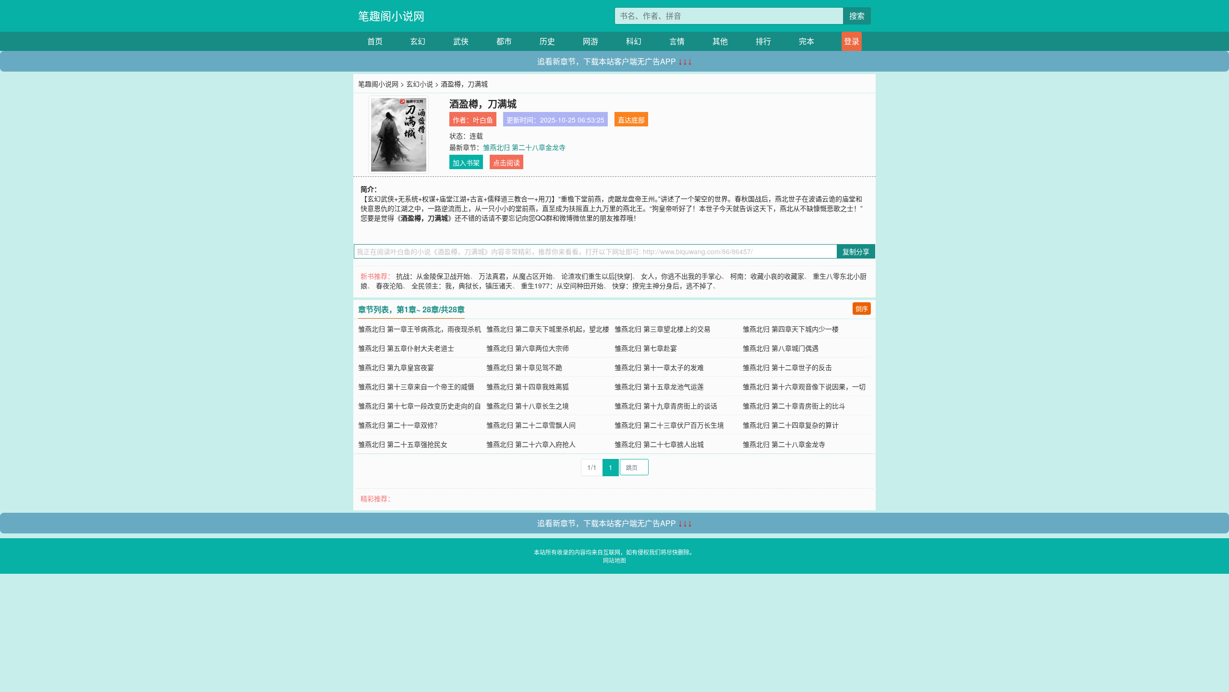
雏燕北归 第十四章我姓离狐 (527, 386)
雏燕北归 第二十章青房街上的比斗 (794, 405)
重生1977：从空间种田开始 (562, 285)
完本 (806, 41)
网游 (590, 41)
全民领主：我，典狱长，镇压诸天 (461, 285)
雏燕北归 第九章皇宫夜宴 (396, 367)
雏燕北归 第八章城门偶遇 (781, 348)
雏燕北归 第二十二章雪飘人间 (531, 425)
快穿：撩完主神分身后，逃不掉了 (662, 285)
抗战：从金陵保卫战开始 (433, 276)
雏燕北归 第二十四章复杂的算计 (791, 425)
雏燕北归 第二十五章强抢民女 (402, 444)
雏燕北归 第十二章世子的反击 (787, 367)
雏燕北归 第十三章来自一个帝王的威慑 (416, 386)
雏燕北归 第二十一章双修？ (399, 425)
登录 (851, 41)
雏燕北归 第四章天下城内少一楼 (791, 329)
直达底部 (631, 119)
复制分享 (856, 251)
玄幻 (417, 41)
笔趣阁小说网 (391, 16)
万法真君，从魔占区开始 (516, 276)
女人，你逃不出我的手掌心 (681, 276)
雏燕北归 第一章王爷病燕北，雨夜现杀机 (419, 329)
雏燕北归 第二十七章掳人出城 (659, 444)
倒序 (861, 308)
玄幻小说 (419, 83)
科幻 (633, 41)
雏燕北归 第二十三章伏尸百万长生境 (669, 425)
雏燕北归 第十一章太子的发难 (659, 367)
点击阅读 (506, 162)
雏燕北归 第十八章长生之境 (527, 405)
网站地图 (614, 560)
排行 (763, 41)
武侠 (461, 41)
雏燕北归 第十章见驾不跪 (524, 367)
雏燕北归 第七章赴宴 (645, 348)
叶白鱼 (483, 119)
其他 (720, 41)
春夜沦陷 (389, 285)
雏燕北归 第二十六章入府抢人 (531, 444)
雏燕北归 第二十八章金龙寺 (524, 147)
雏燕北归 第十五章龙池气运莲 (659, 386)
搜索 (857, 15)
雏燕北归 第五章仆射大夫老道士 (406, 348)
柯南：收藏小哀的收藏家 (767, 276)
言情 (677, 41)
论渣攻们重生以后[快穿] (596, 276)
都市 (504, 41)
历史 (547, 41)
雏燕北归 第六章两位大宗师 (527, 348)
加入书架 (466, 162)
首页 (375, 41)
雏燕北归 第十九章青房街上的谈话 (665, 405)
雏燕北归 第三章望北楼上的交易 (662, 329)
